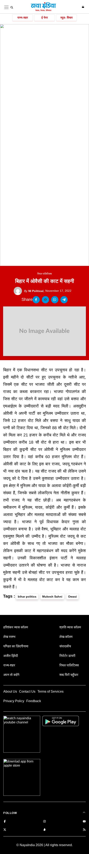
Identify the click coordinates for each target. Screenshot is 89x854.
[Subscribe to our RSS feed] (84, 830)
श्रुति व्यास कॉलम (70, 627)
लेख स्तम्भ (9, 636)
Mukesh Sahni (52, 596)
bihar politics (27, 596)
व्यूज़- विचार (66, 17)
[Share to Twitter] (45, 299)
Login (83, 7)
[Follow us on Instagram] (44, 821)
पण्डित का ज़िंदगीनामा (15, 646)
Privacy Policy (13, 701)
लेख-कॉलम (65, 636)
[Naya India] (43, 10)
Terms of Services (50, 691)
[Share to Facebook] (36, 299)
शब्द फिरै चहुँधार (68, 675)
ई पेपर (44, 17)
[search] (12, 7)
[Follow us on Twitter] (4, 830)
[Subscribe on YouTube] (84, 821)
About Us (10, 691)
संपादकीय (65, 646)
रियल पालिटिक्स (44, 273)
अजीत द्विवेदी (10, 655)
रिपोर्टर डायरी (67, 655)
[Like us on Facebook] (4, 821)
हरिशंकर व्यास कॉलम (15, 627)
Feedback (33, 701)
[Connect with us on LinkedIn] (44, 830)
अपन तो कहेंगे (11, 675)
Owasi (72, 596)
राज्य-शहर (22, 17)
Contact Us (27, 691)
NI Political (33, 291)
